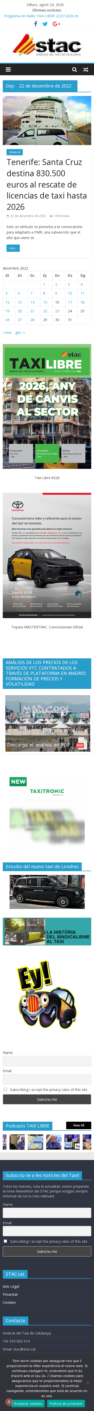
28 (32, 319)
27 (20, 319)
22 (45, 311)
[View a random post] (85, 69)
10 (70, 293)
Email (7, 1070)
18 (82, 302)
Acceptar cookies (28, 1403)
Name (8, 1052)
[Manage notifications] (9, 1402)
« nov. (7, 332)
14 (32, 302)
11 (82, 293)
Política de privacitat (66, 1403)
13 (20, 302)
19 (8, 311)
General (14, 152)
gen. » (20, 332)
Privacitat (10, 1294)
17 (70, 302)
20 (20, 311)
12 (8, 302)
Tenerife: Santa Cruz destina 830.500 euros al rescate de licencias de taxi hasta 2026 (47, 184)
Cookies (9, 1302)
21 (32, 311)
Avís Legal (11, 1286)
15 (45, 302)
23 (57, 311)
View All (78, 1125)
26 (8, 319)
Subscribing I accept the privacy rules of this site (48, 1089)
